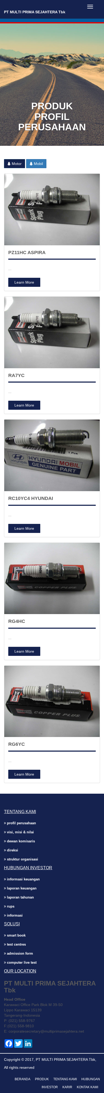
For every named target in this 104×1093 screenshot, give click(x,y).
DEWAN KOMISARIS (20, 841)
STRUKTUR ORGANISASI (22, 859)
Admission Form (19, 953)
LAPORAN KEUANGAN (21, 888)
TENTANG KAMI (65, 1079)
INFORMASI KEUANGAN (23, 879)
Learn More (24, 282)
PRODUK (42, 1079)
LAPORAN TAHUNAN (20, 897)
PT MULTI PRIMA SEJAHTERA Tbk (34, 12)
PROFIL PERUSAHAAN (21, 823)
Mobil (38, 164)
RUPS (10, 906)
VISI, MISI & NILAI (20, 832)
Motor (16, 164)
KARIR (67, 1087)
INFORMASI (14, 915)
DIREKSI (12, 850)
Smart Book (16, 935)
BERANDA (22, 1079)
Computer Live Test (21, 962)
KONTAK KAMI (87, 1087)
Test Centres (16, 944)
